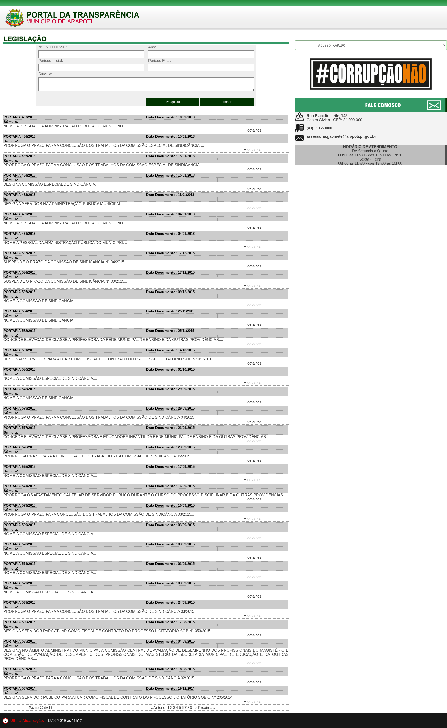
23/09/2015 (170, 428)
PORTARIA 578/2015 (19, 389)
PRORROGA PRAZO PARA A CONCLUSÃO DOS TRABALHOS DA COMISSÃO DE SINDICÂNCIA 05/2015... (98, 456)
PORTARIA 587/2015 (19, 253)
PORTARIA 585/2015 (19, 292)
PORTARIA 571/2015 (19, 564)
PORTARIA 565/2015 (19, 641)
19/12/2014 (170, 688)
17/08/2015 (170, 622)
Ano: (152, 47)
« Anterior (159, 707)
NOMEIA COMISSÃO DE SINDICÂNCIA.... (40, 320)
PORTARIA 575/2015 (19, 467)
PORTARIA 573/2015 (19, 505)
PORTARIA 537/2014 (19, 688)
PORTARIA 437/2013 (19, 117)
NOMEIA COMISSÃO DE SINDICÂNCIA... (40, 301)
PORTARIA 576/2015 (19, 447)
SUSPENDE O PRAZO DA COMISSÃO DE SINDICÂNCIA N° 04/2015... (65, 262)
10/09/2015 (170, 505)
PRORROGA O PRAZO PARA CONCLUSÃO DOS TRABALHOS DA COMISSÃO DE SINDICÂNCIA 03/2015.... (99, 514)
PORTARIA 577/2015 (19, 428)
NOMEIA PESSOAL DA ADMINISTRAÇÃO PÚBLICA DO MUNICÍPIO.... (65, 126)
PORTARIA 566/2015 (19, 622)
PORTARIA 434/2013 (19, 175)
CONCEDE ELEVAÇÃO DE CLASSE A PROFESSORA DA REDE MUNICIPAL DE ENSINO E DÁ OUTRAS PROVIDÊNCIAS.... (113, 340)
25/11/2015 (170, 311)
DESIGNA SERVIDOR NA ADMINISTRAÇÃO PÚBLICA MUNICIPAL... (63, 204)
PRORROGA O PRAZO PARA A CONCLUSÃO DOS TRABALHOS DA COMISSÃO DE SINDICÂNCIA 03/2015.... (100, 611)
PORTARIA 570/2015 (19, 544)
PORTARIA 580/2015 (19, 370)
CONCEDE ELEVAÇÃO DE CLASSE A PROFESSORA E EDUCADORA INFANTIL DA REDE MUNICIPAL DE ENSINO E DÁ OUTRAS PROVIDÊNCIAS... (136, 437)
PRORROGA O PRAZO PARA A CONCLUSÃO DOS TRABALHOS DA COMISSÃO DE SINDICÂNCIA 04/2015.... (100, 417)
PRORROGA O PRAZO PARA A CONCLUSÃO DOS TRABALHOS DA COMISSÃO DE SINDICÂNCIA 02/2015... (100, 678)
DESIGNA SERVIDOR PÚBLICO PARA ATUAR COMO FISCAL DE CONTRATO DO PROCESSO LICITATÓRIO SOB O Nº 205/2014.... (119, 697)
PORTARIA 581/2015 (19, 350)
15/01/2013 (170, 137)
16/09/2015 (170, 486)
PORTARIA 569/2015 (19, 525)
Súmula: (45, 74)
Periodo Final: (159, 61)
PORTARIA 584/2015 (19, 311)
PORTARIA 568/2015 (19, 603)
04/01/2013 (170, 214)
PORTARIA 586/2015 (19, 272)
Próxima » (206, 707)
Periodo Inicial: (50, 61)
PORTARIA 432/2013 (19, 214)
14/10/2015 (170, 350)
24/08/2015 (170, 603)
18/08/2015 (170, 669)
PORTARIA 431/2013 (19, 234)
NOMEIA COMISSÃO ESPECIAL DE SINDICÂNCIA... (49, 534)
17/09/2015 (170, 467)
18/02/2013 (170, 117)
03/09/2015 (170, 525)
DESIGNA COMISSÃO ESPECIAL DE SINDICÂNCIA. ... (51, 184)
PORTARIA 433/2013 (19, 195)
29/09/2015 (170, 389)
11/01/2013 (170, 195)
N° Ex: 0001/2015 (53, 47)
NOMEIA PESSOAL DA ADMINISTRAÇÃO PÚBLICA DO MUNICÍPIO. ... (65, 223)
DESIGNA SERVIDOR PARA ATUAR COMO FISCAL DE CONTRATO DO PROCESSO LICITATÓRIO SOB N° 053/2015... (108, 631)
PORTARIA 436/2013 (19, 137)
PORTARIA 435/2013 (19, 156)
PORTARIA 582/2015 (19, 331)
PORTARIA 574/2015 (19, 486)
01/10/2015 (170, 370)
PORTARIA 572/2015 (19, 583)
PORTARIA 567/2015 (19, 669)
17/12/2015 (170, 253)
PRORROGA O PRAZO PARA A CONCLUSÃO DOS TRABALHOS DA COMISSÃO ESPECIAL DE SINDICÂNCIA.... (103, 145)
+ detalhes (253, 130)
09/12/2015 (170, 292)
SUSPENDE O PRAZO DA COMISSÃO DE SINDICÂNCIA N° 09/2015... (65, 281)
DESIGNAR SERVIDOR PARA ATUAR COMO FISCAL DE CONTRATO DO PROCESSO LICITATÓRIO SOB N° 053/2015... (110, 359)
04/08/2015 (170, 641)
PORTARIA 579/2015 (19, 408)
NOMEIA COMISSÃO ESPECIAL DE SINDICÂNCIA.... (50, 378)
